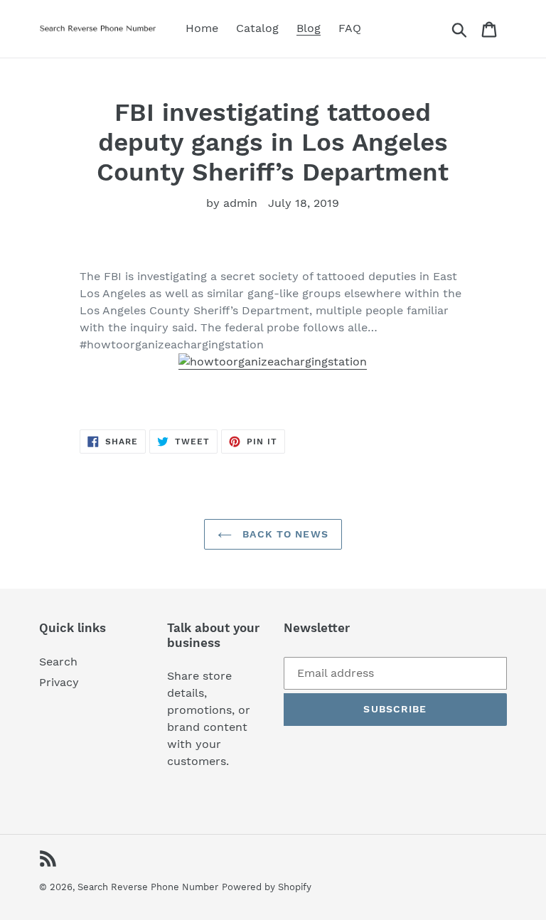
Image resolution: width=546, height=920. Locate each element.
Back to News (283, 534)
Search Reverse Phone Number (147, 887)
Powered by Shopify (266, 887)
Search (58, 661)
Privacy (59, 682)
